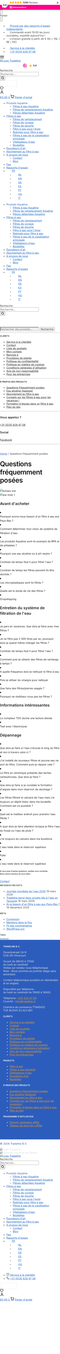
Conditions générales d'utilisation (26, 367)
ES (19, 186)
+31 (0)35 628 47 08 (12, 424)
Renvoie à (12, 354)
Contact (17, 158)
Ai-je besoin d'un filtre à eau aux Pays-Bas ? (33, 904)
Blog (15, 161)
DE (20, 182)
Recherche (47, 329)
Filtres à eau (13, 116)
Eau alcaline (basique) (19, 390)
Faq (8, 164)
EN (20, 178)
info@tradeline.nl (25, 1001)
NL (20, 174)
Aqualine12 (4, 939)
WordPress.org (15, 928)
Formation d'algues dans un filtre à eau (29, 403)
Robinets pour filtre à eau (28, 132)
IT (19, 198)
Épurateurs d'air (16, 148)
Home (3, 453)
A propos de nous (17, 154)
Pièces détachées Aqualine (29, 112)
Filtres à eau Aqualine (26, 106)
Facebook (6, 439)
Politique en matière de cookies (25, 364)
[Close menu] (1, 12)
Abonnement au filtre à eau (22, 151)
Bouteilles (18, 145)
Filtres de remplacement (27, 119)
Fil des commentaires (19, 925)
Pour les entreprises (18, 374)
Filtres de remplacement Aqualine (33, 109)
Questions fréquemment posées (25, 387)
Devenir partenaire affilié (24, 1122)
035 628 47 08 (27, 998)
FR (13, 170)
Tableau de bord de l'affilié (26, 1125)
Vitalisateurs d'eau (24, 141)
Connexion (12, 919)
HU (20, 194)
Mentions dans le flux (19, 922)
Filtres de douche (23, 125)
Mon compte (14, 351)
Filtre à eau (16, 1066)
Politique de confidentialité (22, 361)
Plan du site (13, 407)
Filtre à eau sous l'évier (27, 129)
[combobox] (19, 74)
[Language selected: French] (8, 83)
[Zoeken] (2, 78)
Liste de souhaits (16, 348)
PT (19, 190)
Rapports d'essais (17, 167)
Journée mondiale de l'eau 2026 (26, 891)
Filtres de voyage (23, 122)
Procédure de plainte (19, 358)
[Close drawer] (1, 19)
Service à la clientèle (18, 342)
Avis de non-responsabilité (22, 371)
